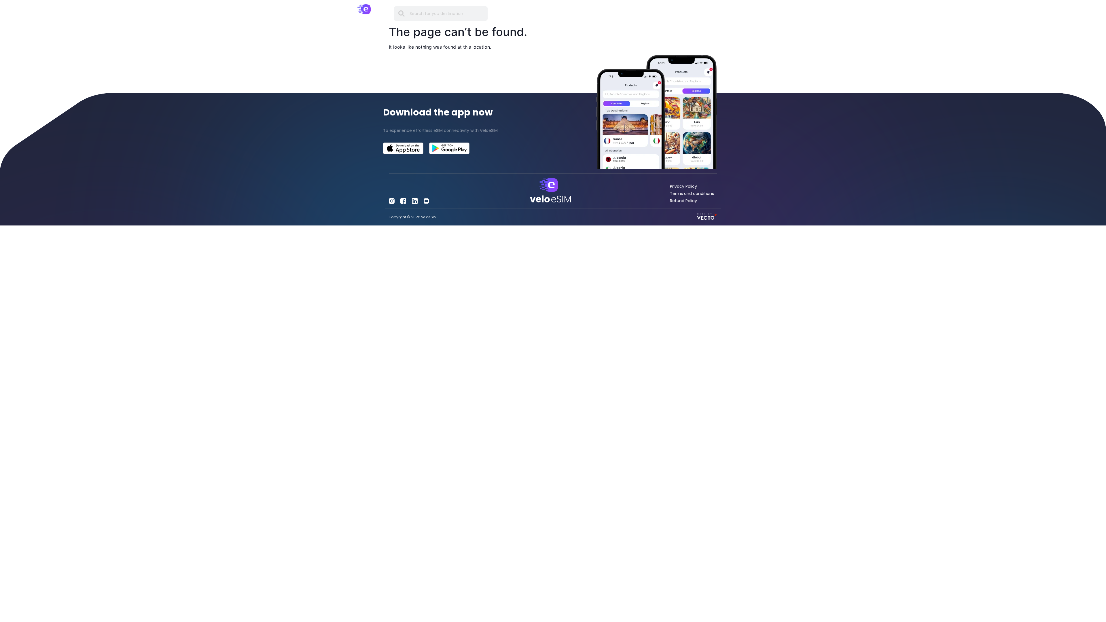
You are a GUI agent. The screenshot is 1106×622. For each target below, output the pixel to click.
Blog (630, 13)
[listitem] (449, 130)
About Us (675, 13)
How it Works (589, 13)
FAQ (614, 13)
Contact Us (704, 13)
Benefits (559, 13)
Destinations (530, 13)
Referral (650, 13)
